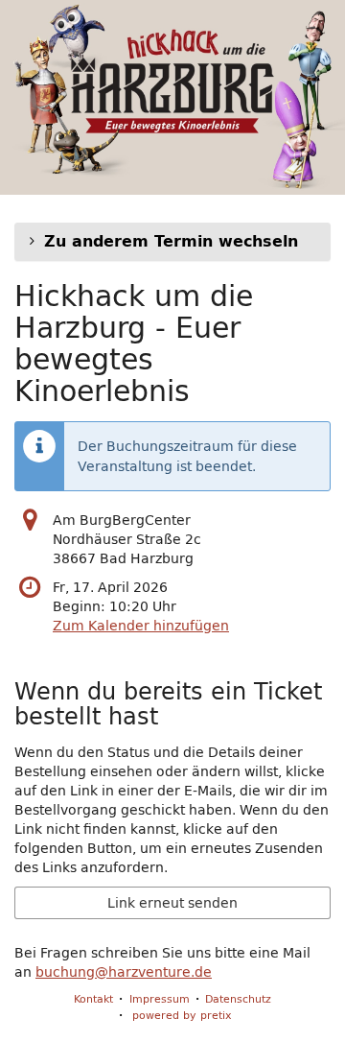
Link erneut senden (172, 902)
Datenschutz (238, 998)
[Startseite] (172, 97)
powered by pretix (182, 1015)
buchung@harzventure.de (123, 971)
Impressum (159, 998)
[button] (172, 242)
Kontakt (93, 998)
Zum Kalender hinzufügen (141, 625)
